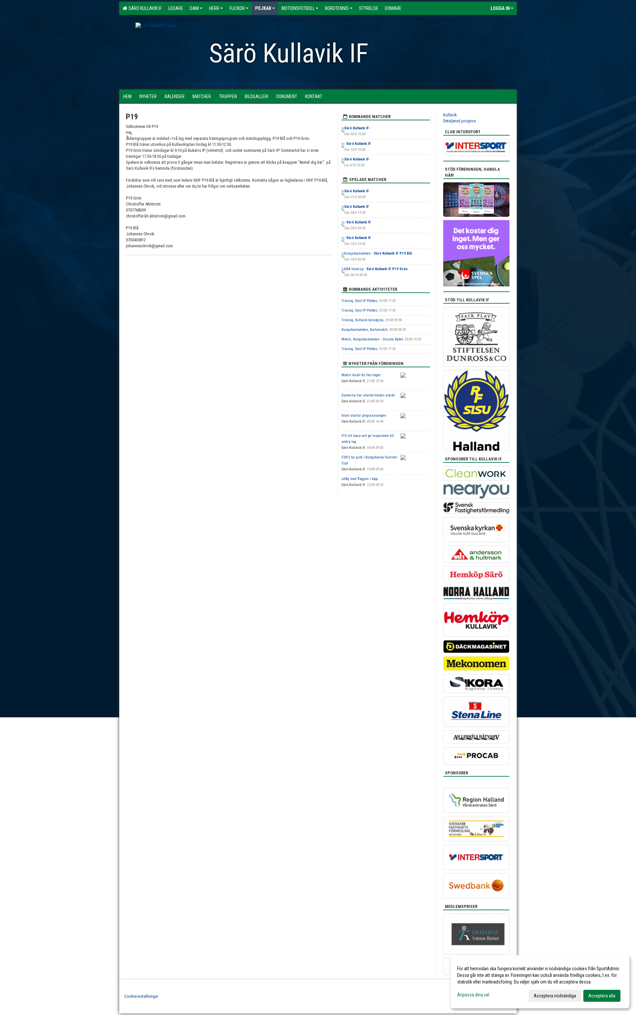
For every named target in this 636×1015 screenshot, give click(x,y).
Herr (214, 8)
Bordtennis (337, 8)
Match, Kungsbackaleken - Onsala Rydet (372, 339)
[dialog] (539, 981)
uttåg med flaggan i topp (360, 479)
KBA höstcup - (375, 269)
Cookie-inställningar (141, 996)
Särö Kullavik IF (144, 8)
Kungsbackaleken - (378, 253)
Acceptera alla (601, 995)
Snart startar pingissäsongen (364, 415)
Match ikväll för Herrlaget (361, 375)
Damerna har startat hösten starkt (368, 395)
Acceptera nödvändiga (555, 995)
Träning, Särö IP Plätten (359, 301)
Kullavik (450, 114)
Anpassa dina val (473, 994)
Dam (194, 8)
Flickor (237, 8)
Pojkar (263, 8)
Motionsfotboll (298, 8)
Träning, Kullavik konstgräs (363, 320)
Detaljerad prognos (459, 120)
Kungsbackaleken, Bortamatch (365, 330)
